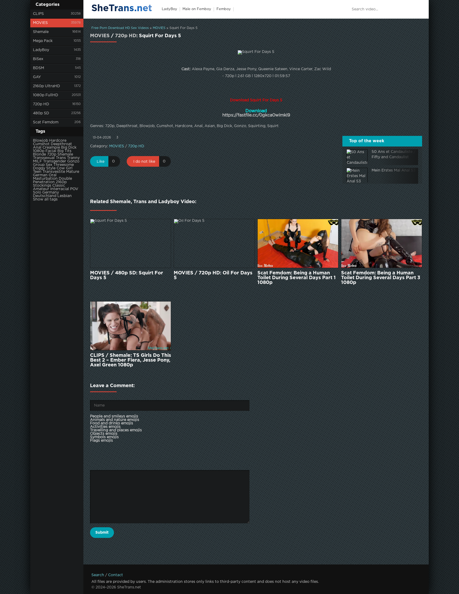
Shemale (41, 32)
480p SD (41, 113)
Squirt (273, 126)
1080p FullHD (45, 95)
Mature (72, 171)
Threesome (63, 164)
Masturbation (45, 178)
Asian (210, 126)
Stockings (42, 185)
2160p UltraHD (46, 86)
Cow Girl (65, 168)
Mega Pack (43, 41)
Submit (102, 532)
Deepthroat (61, 144)
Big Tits (64, 151)
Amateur (41, 189)
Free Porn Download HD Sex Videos (120, 28)
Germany (50, 192)
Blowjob (40, 140)
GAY (37, 77)
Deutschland (44, 196)
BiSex (38, 59)
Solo (37, 192)
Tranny (73, 158)
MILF (37, 161)
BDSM (38, 68)
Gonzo (73, 161)
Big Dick (68, 147)
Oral (53, 175)
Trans (61, 158)
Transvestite (53, 171)
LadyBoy (41, 50)
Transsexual (44, 158)
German (40, 175)
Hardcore (57, 140)
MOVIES (40, 22)
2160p (61, 182)
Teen (37, 171)
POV (74, 189)
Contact (115, 575)
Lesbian (64, 196)
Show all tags (45, 199)
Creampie (51, 147)
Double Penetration (52, 180)
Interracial (59, 189)
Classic (58, 185)
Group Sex (42, 164)
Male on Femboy (196, 9)
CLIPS (38, 13)
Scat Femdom (45, 122)
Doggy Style (44, 168)
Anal (37, 147)
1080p (38, 151)
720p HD (41, 104)
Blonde (39, 154)
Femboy (223, 9)
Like (100, 161)
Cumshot (41, 144)
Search (97, 575)
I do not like (144, 161)
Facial (50, 151)
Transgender (54, 161)
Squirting (256, 126)
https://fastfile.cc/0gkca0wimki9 (256, 115)
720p (51, 154)
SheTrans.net (121, 8)
